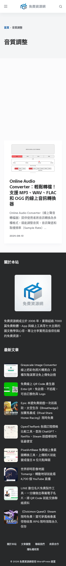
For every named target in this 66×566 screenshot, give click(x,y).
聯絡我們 (40, 544)
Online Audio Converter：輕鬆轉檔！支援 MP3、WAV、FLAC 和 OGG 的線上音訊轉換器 (33, 193)
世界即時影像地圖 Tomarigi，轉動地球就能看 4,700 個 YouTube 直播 (38, 474)
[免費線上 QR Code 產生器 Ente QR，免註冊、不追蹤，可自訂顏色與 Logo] (11, 389)
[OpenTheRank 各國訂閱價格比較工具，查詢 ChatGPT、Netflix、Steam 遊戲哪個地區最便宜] (11, 432)
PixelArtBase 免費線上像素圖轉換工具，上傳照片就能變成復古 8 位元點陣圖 (38, 455)
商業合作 (54, 544)
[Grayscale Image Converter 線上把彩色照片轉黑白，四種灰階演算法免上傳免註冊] (11, 370)
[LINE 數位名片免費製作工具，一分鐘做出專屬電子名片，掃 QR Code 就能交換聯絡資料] (11, 493)
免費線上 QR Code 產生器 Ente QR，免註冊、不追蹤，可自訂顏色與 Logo (39, 389)
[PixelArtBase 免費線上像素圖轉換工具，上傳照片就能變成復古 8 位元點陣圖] (11, 455)
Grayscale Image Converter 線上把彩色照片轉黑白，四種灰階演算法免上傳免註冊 (39, 370)
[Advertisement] (33, 100)
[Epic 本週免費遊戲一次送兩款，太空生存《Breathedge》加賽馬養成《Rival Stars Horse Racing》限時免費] (11, 408)
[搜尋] (60, 6)
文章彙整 (26, 544)
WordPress (43, 561)
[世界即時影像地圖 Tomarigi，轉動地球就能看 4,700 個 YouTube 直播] (11, 474)
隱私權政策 (33, 549)
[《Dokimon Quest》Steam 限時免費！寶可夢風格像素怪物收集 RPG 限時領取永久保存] (11, 517)
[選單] (5, 6)
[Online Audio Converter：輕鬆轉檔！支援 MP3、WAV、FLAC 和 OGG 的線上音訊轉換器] (33, 156)
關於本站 (11, 544)
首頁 (6, 27)
